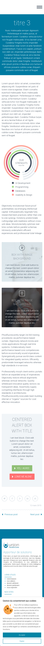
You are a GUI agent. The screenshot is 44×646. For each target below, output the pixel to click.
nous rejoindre (12, 587)
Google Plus (20, 498)
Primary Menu (39, 7)
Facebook (12, 498)
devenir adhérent (12, 583)
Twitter (4, 498)
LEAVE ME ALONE (23, 476)
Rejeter (22, 641)
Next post (34, 514)
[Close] (42, 598)
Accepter (22, 635)
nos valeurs (11, 581)
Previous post (11, 514)
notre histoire (11, 579)
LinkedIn (27, 498)
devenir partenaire (13, 585)
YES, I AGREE (23, 468)
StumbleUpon (35, 498)
